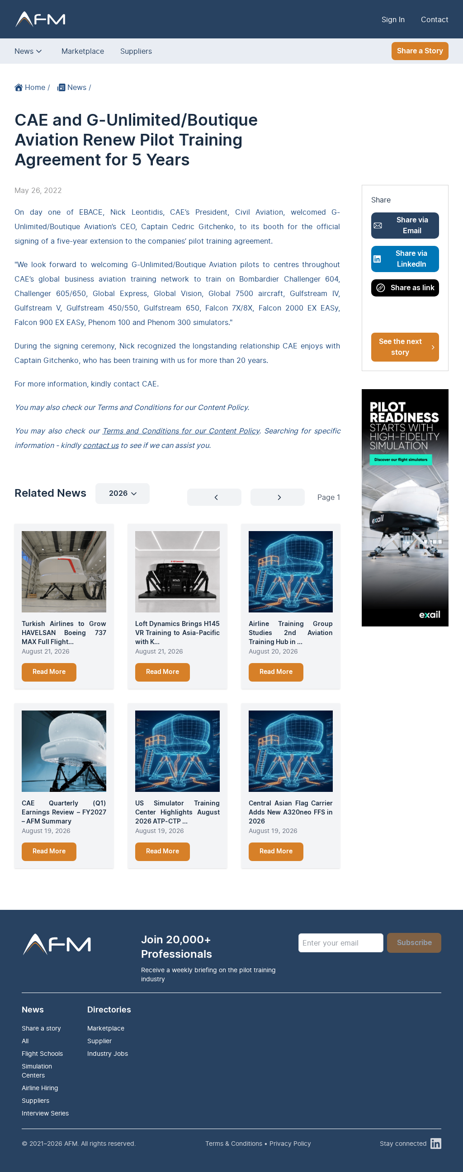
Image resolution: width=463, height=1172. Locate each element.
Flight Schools (42, 1053)
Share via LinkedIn (411, 259)
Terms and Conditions (134, 407)
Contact (435, 19)
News (23, 51)
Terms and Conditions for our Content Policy (180, 430)
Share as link (413, 288)
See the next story (400, 347)
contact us (100, 445)
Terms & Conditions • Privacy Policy (258, 1143)
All (25, 1041)
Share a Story (420, 51)
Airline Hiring (40, 1088)
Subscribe (414, 942)
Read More (49, 672)
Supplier (99, 1041)
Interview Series (45, 1113)
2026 (118, 493)
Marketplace (82, 51)
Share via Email (412, 226)
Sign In (393, 19)
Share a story (41, 1028)
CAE (149, 383)
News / (79, 87)
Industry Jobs (107, 1053)
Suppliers (136, 51)
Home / (37, 87)
